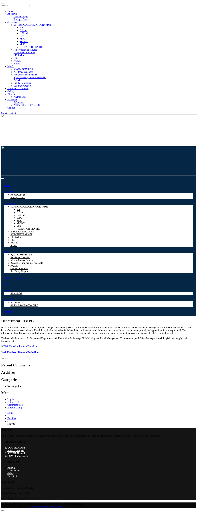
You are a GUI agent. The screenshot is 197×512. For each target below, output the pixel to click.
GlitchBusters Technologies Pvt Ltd (45, 506)
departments (13, 22)
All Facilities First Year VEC (27, 105)
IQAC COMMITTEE (24, 69)
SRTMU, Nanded (16, 453)
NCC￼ (17, 60)
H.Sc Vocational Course (25, 49)
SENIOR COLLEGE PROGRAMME (33, 25)
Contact (11, 108)
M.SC (23, 44)
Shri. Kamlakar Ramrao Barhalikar (20, 352)
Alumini (11, 468)
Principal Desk (21, 19)
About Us (12, 13)
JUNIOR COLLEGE (17, 88)
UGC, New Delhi (16, 447)
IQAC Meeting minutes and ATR (30, 77)
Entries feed (13, 402)
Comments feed (15, 404)
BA (21, 27)
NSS (16, 58)
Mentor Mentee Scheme (25, 74)
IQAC (10, 66)
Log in (10, 399)
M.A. (22, 38)
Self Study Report (22, 85)
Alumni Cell (20, 96)
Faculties (11, 418)
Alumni (11, 94)
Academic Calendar (23, 72)
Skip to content (8, 113)
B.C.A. (23, 30)
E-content (12, 476)
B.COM (24, 33)
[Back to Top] (2, 510)
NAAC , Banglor (15, 450)
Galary (10, 473)
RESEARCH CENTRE (31, 47)
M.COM (24, 41)
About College (21, 16)
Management (13, 470)
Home (10, 11)
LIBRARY (19, 55)
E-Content (12, 99)
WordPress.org (14, 407)
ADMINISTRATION (24, 52)
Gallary (11, 91)
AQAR (17, 80)
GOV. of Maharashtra (17, 456)
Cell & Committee (22, 83)
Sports (17, 63)
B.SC (22, 36)
